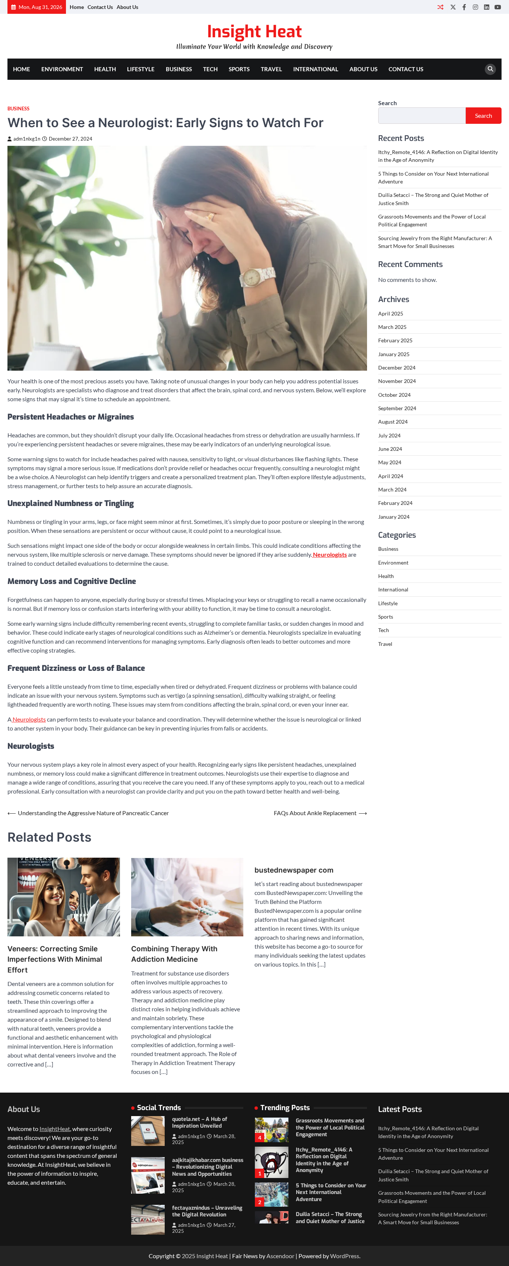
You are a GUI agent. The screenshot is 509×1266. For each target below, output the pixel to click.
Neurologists (29, 719)
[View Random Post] (440, 7)
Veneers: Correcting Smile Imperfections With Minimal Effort (54, 959)
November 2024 (397, 381)
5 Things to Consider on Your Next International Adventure (331, 1192)
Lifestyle (141, 69)
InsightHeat (54, 1128)
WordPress (344, 1255)
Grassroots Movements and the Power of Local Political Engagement (330, 1127)
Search (387, 102)
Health (105, 69)
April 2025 (390, 313)
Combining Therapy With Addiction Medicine (174, 954)
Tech (210, 69)
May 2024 (389, 462)
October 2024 (394, 395)
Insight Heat (254, 32)
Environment (62, 69)
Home (77, 7)
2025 (189, 1255)
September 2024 (397, 408)
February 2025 (395, 340)
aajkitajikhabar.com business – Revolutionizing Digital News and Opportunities (207, 1167)
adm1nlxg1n (26, 139)
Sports (239, 69)
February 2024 (395, 503)
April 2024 (390, 476)
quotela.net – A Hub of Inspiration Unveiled (199, 1123)
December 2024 (396, 367)
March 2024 (392, 489)
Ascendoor (280, 1255)
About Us (127, 7)
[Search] (490, 69)
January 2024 (394, 516)
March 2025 (392, 327)
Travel (271, 69)
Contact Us (100, 7)
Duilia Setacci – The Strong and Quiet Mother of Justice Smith (330, 1221)
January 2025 (394, 354)
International (315, 69)
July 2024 (389, 435)
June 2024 (390, 449)
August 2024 (393, 421)
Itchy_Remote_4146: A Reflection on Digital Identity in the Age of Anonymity (324, 1160)
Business (179, 69)
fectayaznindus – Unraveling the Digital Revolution (207, 1211)
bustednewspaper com (294, 870)
